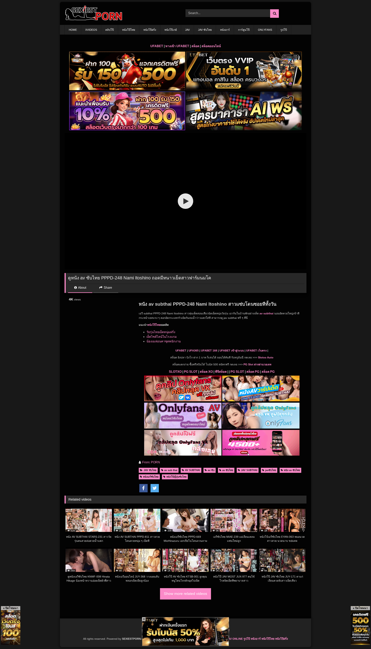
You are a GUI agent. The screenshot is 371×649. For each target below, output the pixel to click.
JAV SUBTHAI (249, 470)
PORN (155, 462)
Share (107, 287)
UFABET (156, 46)
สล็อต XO (206, 371)
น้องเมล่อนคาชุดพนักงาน (163, 341)
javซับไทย (270, 470)
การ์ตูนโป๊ (244, 29)
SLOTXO (175, 371)
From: (146, 462)
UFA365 (194, 350)
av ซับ (211, 470)
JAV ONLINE (235, 638)
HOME (73, 29)
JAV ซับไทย (205, 29)
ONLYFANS (265, 29)
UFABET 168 (209, 350)
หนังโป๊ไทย (128, 29)
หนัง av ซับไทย (292, 470)
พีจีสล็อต (221, 371)
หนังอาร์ (225, 29)
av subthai (266, 313)
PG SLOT (190, 371)
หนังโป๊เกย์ (170, 29)
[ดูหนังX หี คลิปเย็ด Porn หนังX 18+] (94, 13)
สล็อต (195, 46)
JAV (187, 29)
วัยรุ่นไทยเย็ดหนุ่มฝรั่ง (160, 332)
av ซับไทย (227, 470)
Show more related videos (185, 594)
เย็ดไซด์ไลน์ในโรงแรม (161, 336)
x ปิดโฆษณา (10, 608)
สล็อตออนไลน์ (211, 46)
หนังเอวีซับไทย (151, 476)
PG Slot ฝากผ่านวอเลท (257, 364)
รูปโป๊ (283, 29)
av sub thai (170, 470)
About (81, 287)
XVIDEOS (91, 29)
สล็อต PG (252, 371)
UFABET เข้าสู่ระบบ (232, 350)
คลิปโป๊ (109, 29)
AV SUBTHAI (192, 470)
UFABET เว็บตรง (256, 350)
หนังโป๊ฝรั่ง (149, 29)
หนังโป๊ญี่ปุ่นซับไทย (176, 476)
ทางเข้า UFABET (177, 46)
